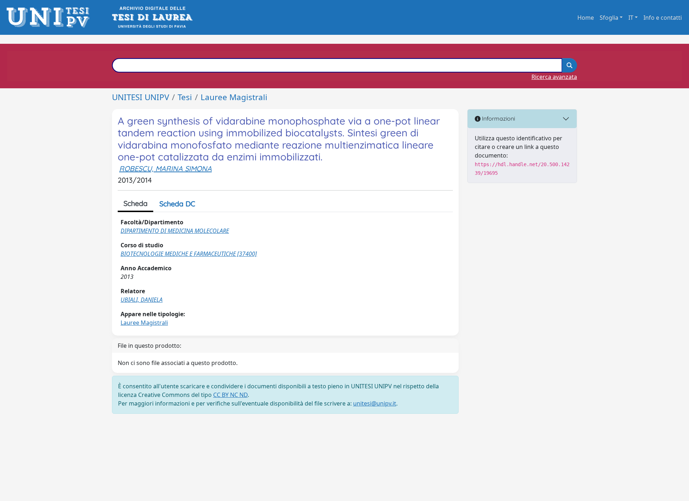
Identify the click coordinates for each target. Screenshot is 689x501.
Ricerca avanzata (554, 77)
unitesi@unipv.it (374, 403)
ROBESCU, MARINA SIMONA (165, 168)
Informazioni (498, 118)
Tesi (185, 97)
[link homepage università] (152, 17)
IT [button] (630, 18)
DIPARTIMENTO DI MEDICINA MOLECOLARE (175, 231)
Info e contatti (662, 18)
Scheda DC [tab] (177, 203)
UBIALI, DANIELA (142, 300)
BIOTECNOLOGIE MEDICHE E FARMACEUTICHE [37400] (189, 254)
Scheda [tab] (135, 203)
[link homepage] (50, 17)
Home (585, 18)
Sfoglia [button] (609, 18)
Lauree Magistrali (234, 97)
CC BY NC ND (230, 395)
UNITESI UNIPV (140, 97)
